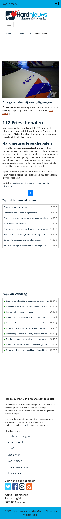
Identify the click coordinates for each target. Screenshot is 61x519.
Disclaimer (13, 454)
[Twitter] (8, 488)
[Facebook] (15, 488)
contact (27, 425)
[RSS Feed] (29, 488)
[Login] (57, 3)
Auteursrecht (15, 442)
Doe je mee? (14, 461)
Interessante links (17, 467)
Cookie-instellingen (18, 436)
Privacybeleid (15, 473)
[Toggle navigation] (9, 24)
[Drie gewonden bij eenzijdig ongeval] (30, 79)
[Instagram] (22, 488)
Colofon (12, 448)
